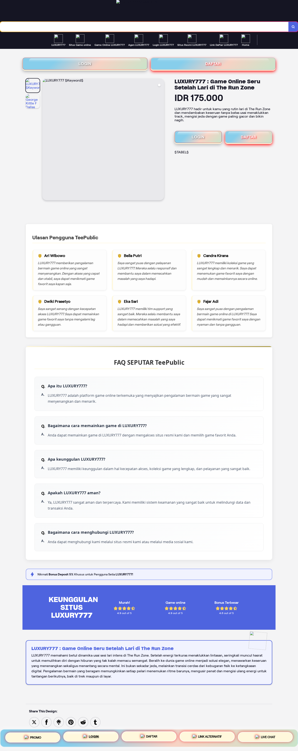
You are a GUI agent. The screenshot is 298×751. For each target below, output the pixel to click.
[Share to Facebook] (46, 722)
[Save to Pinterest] (71, 722)
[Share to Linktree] (58, 722)
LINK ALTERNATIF (210, 738)
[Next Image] (160, 140)
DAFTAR (213, 64)
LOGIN (85, 64)
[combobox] (144, 27)
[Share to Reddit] (83, 722)
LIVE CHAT (268, 737)
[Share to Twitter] (34, 722)
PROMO (35, 737)
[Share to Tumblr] (95, 722)
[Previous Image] (45, 140)
